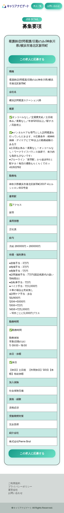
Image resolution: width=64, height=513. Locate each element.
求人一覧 (37, 6)
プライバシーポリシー (20, 486)
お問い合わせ (53, 6)
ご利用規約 (14, 483)
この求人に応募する (32, 59)
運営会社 (13, 489)
